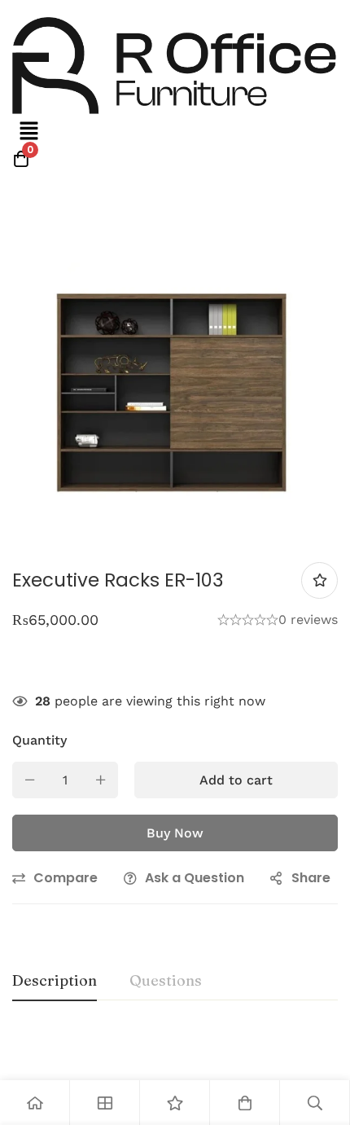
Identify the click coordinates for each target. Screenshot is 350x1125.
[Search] (315, 1102)
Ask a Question (194, 877)
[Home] (35, 1102)
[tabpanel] (175, 1055)
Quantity (39, 740)
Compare (65, 877)
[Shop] (105, 1102)
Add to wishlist (319, 580)
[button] (28, 132)
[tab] (54, 982)
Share (310, 877)
